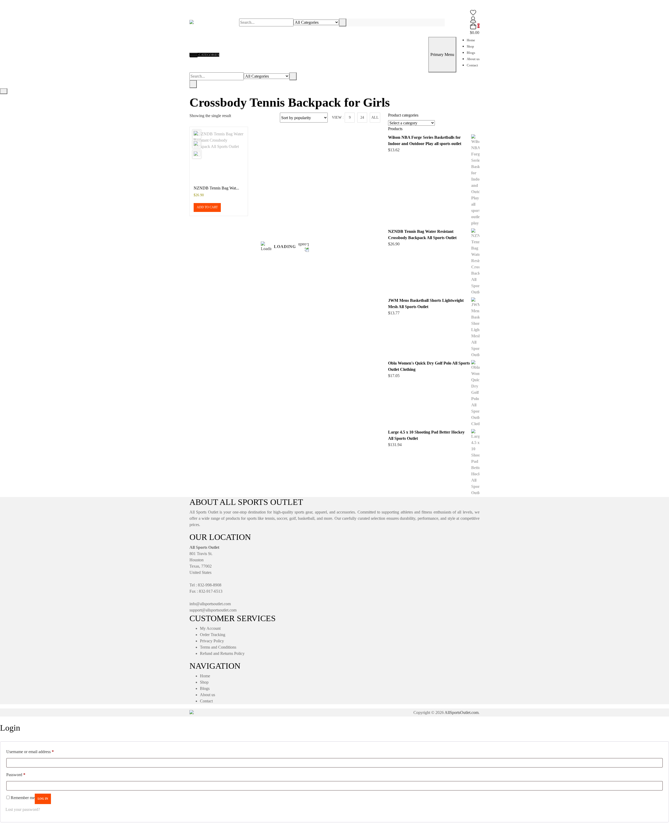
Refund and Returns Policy (222, 653)
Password (15, 774)
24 (362, 117)
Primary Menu (442, 54)
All (375, 117)
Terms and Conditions (218, 647)
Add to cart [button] (207, 207)
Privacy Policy (212, 641)
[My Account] (473, 19)
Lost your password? (22, 809)
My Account (210, 628)
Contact (472, 65)
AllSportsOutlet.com (461, 712)
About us (473, 59)
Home (471, 40)
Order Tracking (212, 634)
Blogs (471, 53)
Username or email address (30, 751)
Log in (43, 798)
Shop (470, 46)
